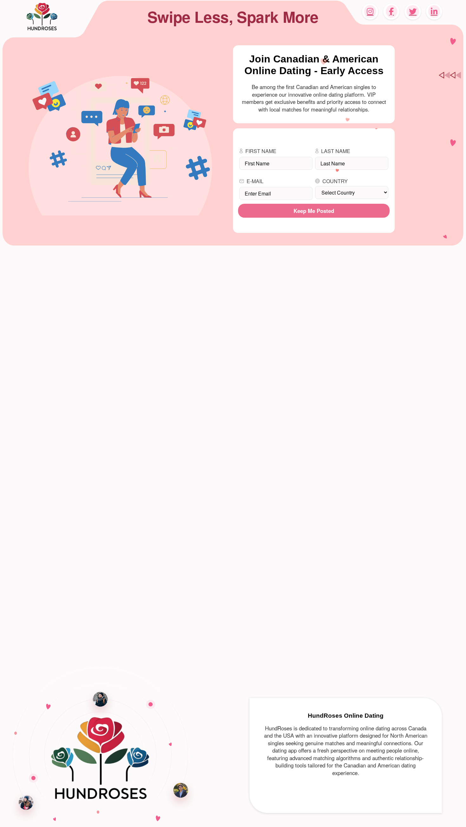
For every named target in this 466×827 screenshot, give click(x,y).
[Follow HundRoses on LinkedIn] (434, 11)
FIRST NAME (260, 151)
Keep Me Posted (314, 211)
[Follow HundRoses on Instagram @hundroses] (370, 11)
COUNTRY (335, 181)
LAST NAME (335, 151)
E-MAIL (255, 181)
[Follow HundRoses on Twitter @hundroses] (413, 11)
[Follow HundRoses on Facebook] (391, 11)
